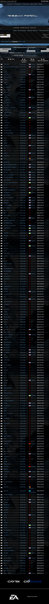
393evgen (6, 499)
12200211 (6, 309)
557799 (6, 553)
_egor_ (6, 82)
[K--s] (5, 185)
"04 (4, 148)
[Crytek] (14, 580)
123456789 (7, 332)
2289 (5, 438)
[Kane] (5, 187)
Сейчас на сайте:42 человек (45, 36)
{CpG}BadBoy (8, 205)
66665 (5, 565)
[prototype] (7, 195)
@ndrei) (6, 218)
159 (5, 375)
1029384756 (7, 286)
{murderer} (7, 207)
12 (4, 306)
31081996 (6, 471)
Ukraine (33, 117)
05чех (5, 266)
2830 (5, 459)
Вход (15, 30)
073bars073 (7, 276)
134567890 (7, 360)
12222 (5, 312)
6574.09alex (7, 558)
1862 (5, 385)
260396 (6, 454)
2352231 (6, 443)
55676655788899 (9, 550)
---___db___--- (8, 105)
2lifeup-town (7, 464)
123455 (6, 327)
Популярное (17, 4)
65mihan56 (7, 560)
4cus (5, 515)
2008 (5, 408)
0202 (5, 251)
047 (5, 258)
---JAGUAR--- (8, 110)
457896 (6, 510)
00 (4, 230)
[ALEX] (5, 172)
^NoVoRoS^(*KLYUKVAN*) (11, 67)
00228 (5, 238)
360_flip (6, 490)
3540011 (6, 487)
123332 (6, 319)
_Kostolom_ (7, 89)
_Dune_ (6, 79)
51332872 (6, 535)
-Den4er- (6, 128)
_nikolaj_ (6, 92)
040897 (6, 256)
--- (32, 69)
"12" (5, 150)
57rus (5, 555)
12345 (5, 324)
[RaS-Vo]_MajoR (8, 197)
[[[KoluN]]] (6, 162)
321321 (6, 474)
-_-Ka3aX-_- (7, 100)
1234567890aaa (8, 334)
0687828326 (7, 271)
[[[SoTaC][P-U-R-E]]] (9, 167)
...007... (6, 143)
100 (5, 281)
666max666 (7, 573)
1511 (5, 372)
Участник (22, 41)
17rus (5, 382)
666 (5, 563)
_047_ (5, 72)
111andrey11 (7, 294)
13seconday (7, 365)
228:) (5, 433)
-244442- (6, 125)
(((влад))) (6, 155)
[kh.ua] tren (7, 192)
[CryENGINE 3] (32, 580)
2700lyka (6, 456)
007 (5, 240)
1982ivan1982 (8, 388)
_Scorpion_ (7, 95)
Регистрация (22, 30)
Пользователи (44, 30)
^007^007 (6, 64)
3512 (5, 484)
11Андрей (6, 304)
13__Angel (7, 350)
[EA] (14, 595)
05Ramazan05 (8, 263)
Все (9, 49)
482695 (6, 512)
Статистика (25, 4)
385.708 (6, 497)
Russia (33, 64)
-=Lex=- (6, 120)
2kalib (5, 461)
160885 (6, 380)
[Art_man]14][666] (9, 175)
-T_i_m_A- (7, 135)
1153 (5, 299)
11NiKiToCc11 (8, 301)
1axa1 (5, 395)
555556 (6, 545)
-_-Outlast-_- (7, 102)
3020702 (6, 466)
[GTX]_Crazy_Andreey (10, 182)
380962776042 (8, 494)
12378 (5, 339)
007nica (6, 248)
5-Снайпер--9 (8, 530)
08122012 (6, 279)
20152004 (6, 418)
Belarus (33, 443)
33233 (5, 476)
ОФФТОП (33, 27)
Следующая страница (30, 55)
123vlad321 (7, 345)
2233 (5, 428)
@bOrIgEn (7, 215)
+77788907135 (8, 223)
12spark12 (7, 347)
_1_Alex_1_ (7, 74)
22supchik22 (7, 441)
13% (5, 355)
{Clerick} (6, 202)
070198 (6, 273)
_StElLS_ (6, 97)
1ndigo (5, 403)
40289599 (6, 504)
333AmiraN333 (8, 482)
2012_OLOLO (8, 413)
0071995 (6, 243)
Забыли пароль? (32, 30)
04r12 (5, 261)
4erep (5, 517)
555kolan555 (7, 548)
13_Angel (6, 352)
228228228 (7, 436)
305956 (6, 469)
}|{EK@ (6, 210)
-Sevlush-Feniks (8, 133)
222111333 (7, 423)
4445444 (6, 507)
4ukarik (6, 522)
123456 (6, 329)
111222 (6, 291)
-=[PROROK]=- (8, 112)
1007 (5, 284)
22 (4, 421)
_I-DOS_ (6, 84)
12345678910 (7, 337)
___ (5, 69)
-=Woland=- (7, 122)
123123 (6, 314)
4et (4, 520)
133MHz (6, 357)
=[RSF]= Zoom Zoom (10, 225)
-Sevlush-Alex (8, 130)
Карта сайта (33, 4)
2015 (5, 415)
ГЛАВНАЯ (16, 27)
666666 (6, 568)
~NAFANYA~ (7, 228)
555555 (6, 542)
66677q (6, 570)
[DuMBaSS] (7, 180)
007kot (5, 245)
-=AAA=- (6, 117)
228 (5, 431)
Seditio (35, 596)
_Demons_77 (7, 77)
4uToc (5, 525)
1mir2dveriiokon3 (8, 400)
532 (5, 537)
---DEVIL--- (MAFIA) (9, 107)
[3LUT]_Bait (7, 169)
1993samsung (8, 393)
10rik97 (6, 289)
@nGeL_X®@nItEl (9, 220)
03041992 (6, 253)
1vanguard (7, 405)
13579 (5, 362)
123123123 (7, 317)
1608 (5, 377)
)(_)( (5, 158)
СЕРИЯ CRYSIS (24, 27)
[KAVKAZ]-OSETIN (9, 190)
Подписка (10, 4)
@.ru (5, 213)
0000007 (6, 235)
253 (5, 449)
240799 (6, 446)
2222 (5, 426)
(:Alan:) (6, 153)
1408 (5, 367)
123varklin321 (8, 342)
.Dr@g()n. (6, 145)
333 (5, 479)
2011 (5, 410)
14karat (6, 370)
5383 (5, 540)
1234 (5, 322)
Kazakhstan (32, 492)
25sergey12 (7, 451)
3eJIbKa (6, 502)
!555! (5, 140)
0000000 (6, 233)
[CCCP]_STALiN (8, 177)
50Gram (6, 532)
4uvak (5, 527)
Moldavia (31, 159)
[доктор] (6, 200)
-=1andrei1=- (7, 115)
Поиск (40, 4)
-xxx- (5, 138)
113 (5, 296)
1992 (5, 390)
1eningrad (6, 398)
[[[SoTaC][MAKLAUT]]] (10, 164)
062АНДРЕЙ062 (8, 268)
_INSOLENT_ (8, 87)
